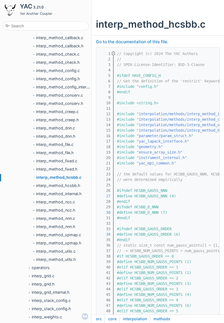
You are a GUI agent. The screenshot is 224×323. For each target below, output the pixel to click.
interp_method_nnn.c (55, 218)
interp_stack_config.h (51, 308)
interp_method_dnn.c (55, 128)
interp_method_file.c (54, 144)
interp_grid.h (43, 284)
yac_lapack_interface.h (163, 141)
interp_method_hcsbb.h (58, 185)
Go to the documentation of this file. (132, 41)
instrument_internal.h (162, 157)
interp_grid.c (43, 275)
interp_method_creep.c (57, 111)
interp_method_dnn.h (55, 136)
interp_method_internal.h (59, 193)
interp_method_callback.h (60, 46)
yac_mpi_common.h (156, 163)
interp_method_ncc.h (55, 210)
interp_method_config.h (58, 78)
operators (41, 267)
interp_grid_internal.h (51, 292)
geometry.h (150, 147)
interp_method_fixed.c (56, 160)
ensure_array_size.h (159, 152)
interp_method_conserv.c (59, 95)
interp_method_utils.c (56, 251)
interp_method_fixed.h (57, 169)
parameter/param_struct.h (165, 136)
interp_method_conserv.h (59, 103)
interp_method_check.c (57, 54)
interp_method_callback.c (59, 37)
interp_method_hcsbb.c (58, 177)
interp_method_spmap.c (58, 234)
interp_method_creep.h (57, 119)
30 (104, 212)
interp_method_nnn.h (55, 226)
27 (104, 196)
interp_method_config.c (58, 70)
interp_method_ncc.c (55, 202)
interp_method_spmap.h (58, 243)
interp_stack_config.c (51, 300)
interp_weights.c (47, 317)
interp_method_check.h (58, 62)
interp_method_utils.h (56, 259)
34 (104, 234)
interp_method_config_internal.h (65, 87)
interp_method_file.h (55, 152)
